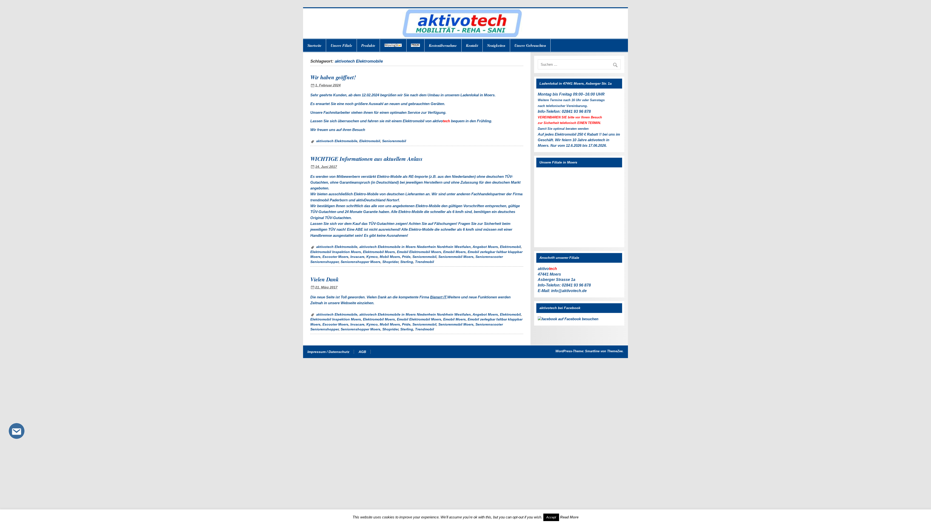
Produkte (368, 45)
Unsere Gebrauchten (530, 45)
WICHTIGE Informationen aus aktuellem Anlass (366, 159)
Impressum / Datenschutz (328, 352)
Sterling (406, 262)
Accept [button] (551, 517)
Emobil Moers (454, 252)
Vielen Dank (324, 279)
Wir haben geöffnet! (333, 77)
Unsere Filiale (341, 45)
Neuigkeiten (496, 45)
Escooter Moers (335, 257)
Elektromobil (369, 141)
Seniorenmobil (394, 141)
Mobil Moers (390, 257)
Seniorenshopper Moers (360, 262)
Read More (569, 517)
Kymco (372, 257)
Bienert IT (438, 297)
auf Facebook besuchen (577, 319)
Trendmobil (424, 262)
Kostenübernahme (443, 45)
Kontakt (472, 45)
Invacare (357, 257)
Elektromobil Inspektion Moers (335, 252)
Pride (406, 257)
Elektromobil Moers (379, 252)
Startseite (314, 45)
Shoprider (390, 262)
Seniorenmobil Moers (456, 257)
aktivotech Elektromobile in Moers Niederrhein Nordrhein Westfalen (415, 247)
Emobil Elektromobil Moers (419, 252)
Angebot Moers (485, 247)
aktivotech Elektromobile (336, 141)
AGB (362, 352)
